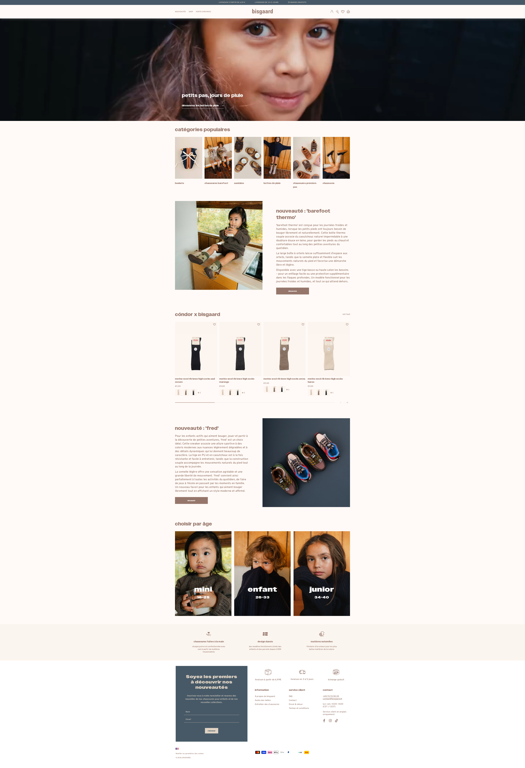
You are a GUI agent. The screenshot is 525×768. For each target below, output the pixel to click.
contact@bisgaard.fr (332, 699)
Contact (293, 700)
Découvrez (292, 291)
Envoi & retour (296, 704)
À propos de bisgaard (265, 696)
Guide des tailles (263, 700)
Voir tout (346, 314)
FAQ (290, 696)
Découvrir (191, 501)
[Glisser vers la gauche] (341, 403)
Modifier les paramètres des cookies (190, 754)
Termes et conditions (299, 708)
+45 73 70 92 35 (331, 696)
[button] (337, 12)
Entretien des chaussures (267, 704)
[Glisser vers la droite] (347, 403)
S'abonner (211, 731)
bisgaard (186, 758)
